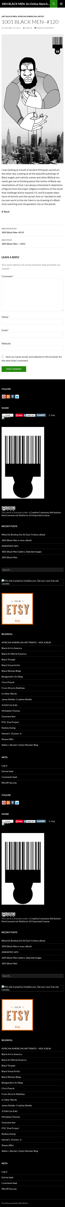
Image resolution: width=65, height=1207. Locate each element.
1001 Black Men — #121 (13, 242)
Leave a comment (45, 28)
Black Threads (8, 659)
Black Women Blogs (11, 671)
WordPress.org (9, 782)
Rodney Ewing (8, 727)
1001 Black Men (9, 557)
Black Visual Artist (11, 665)
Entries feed (7, 771)
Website (6, 343)
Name (5, 316)
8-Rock (28, 28)
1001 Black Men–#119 (13, 230)
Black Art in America (12, 648)
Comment (8, 276)
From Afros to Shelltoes (13, 688)
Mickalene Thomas (11, 710)
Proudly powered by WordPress (15, 1203)
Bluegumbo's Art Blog (12, 676)
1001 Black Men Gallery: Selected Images (21, 551)
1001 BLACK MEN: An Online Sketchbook (26, 4)
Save (20, 415)
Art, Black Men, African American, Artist (23, 16)
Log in (4, 765)
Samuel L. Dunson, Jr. (12, 733)
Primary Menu (61, 4)
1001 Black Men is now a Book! (17, 540)
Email (5, 330)
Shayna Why (8, 739)
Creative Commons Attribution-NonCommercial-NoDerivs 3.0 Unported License (32, 514)
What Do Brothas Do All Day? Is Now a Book (23, 534)
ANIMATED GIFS (10, 546)
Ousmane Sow (8, 716)
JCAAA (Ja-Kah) (9, 705)
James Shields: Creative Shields (17, 699)
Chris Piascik (8, 682)
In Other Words (9, 693)
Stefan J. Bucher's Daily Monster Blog (20, 745)
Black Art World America (14, 653)
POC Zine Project (10, 722)
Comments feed (9, 777)
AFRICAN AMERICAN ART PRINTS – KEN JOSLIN (26, 642)
